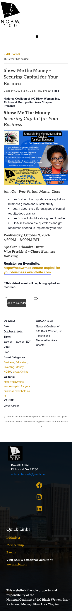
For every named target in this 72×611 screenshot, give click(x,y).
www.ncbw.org (16, 564)
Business (9, 362)
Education (21, 362)
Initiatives (13, 538)
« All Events (12, 54)
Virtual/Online (20, 371)
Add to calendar (16, 303)
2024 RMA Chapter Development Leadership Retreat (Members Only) (22, 419)
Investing (9, 367)
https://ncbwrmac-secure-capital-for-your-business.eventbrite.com (32, 269)
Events (11, 552)
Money (19, 367)
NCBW (7, 371)
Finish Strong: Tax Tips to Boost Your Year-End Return (54, 419)
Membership (15, 545)
